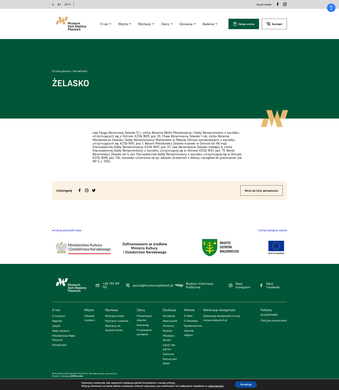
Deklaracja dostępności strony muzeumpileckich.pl (221, 318)
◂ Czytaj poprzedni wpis (66, 230)
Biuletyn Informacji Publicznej (199, 285)
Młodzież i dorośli (169, 338)
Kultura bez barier (170, 361)
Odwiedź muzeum (89, 318)
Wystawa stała (114, 316)
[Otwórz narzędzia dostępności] (331, 8)
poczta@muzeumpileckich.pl (153, 285)
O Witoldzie (191, 321)
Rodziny (167, 330)
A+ (59, 4)
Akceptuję (246, 384)
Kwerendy (143, 325)
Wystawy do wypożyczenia (113, 328)
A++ (68, 4)
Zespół (56, 325)
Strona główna (61, 71)
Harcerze (168, 354)
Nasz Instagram (243, 285)
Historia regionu (189, 333)
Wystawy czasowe (116, 321)
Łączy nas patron (169, 347)
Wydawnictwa (193, 325)
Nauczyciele (170, 321)
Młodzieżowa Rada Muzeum (63, 338)
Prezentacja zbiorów (144, 318)
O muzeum (58, 316)
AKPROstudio (76, 376)
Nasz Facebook (273, 285)
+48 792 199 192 (111, 285)
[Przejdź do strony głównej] (71, 24)
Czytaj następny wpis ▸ (272, 230)
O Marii (188, 316)
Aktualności (80, 71)
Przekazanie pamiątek (144, 332)
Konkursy (168, 325)
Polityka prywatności (274, 320)
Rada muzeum (60, 330)
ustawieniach (215, 386)
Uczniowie (169, 316)
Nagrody (57, 321)
